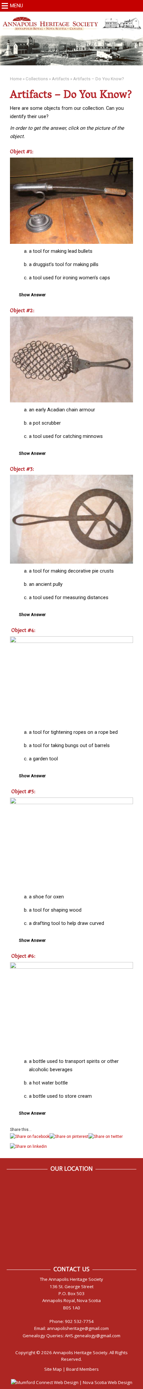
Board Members (82, 1369)
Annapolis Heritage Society (80, 1352)
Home (16, 78)
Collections (37, 78)
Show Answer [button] (32, 294)
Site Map (53, 1369)
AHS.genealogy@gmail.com (92, 1336)
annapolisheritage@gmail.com (78, 1328)
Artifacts (60, 78)
